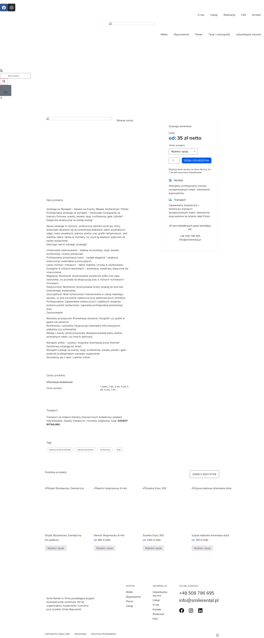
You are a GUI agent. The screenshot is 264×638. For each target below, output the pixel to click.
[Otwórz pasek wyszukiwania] (1, 71)
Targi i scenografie (219, 34)
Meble (164, 34)
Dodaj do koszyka (196, 160)
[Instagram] (11, 7)
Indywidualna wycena (248, 34)
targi (119, 450)
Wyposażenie (181, 34)
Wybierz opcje (55, 548)
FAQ (243, 14)
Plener (198, 34)
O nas (201, 14)
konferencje (105, 450)
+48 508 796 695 (190, 235)
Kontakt (256, 14)
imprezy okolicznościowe (60, 450)
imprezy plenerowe (85, 450)
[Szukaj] (4, 82)
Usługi (214, 14)
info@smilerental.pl (190, 239)
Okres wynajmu (177, 145)
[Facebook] (4, 7)
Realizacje (229, 14)
